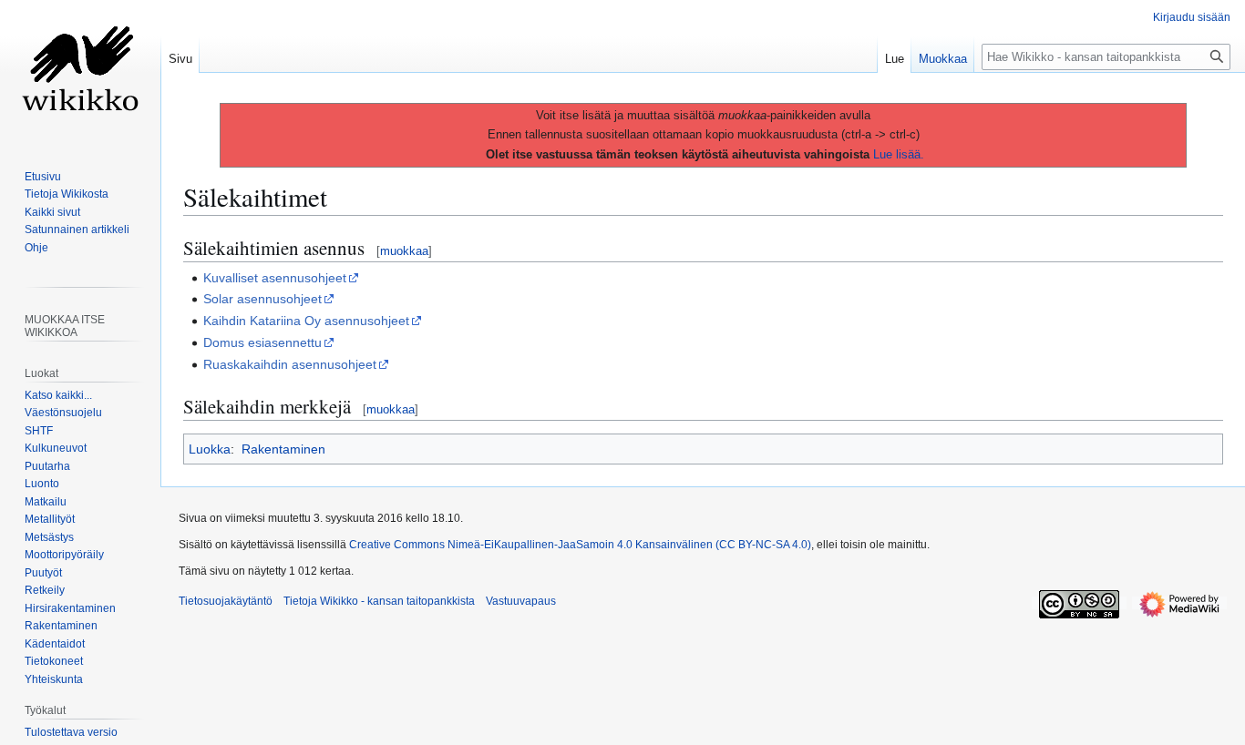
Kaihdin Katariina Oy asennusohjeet (306, 320)
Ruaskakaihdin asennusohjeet (289, 364)
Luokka (210, 449)
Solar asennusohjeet (262, 298)
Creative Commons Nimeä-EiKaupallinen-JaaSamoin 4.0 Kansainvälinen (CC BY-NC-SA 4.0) (580, 544)
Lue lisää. (898, 154)
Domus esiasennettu (262, 342)
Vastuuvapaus (521, 601)
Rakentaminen (283, 449)
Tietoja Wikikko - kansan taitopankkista (379, 601)
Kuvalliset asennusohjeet (274, 277)
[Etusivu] (80, 73)
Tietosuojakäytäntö (226, 601)
